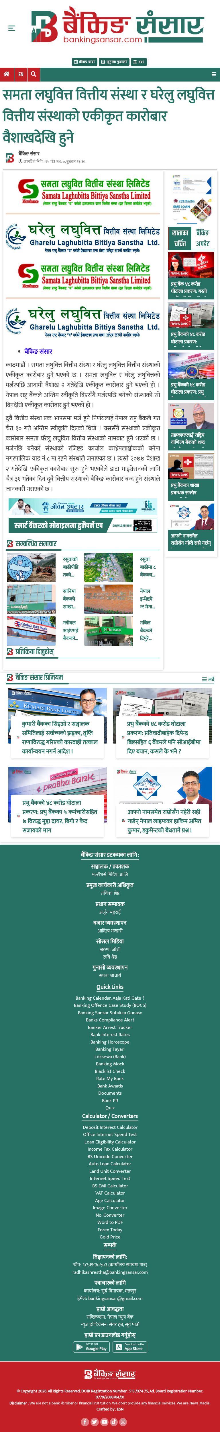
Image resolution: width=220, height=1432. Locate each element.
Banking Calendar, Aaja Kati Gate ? (110, 998)
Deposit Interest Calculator (110, 1127)
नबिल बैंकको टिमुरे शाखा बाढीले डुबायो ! (146, 631)
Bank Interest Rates (110, 1035)
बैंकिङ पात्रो (87, 62)
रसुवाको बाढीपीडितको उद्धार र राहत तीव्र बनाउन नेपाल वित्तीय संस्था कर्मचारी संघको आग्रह (70, 567)
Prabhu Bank (179, 273)
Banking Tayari (110, 1049)
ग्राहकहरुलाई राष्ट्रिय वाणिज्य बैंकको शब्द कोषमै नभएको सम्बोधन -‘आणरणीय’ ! (190, 446)
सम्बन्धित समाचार (36, 544)
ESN (119, 1409)
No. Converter (110, 1215)
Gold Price (110, 1237)
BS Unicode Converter (110, 1157)
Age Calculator (110, 1201)
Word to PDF (110, 1222)
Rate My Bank (110, 1079)
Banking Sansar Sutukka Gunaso (110, 1013)
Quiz (110, 1108)
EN (20, 75)
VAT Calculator (110, 1193)
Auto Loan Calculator (110, 1164)
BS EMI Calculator (110, 1186)
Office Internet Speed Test (110, 1135)
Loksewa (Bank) (110, 1057)
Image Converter (110, 1208)
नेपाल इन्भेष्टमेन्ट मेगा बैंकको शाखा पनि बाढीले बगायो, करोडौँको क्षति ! (148, 599)
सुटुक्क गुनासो (117, 62)
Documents (110, 1093)
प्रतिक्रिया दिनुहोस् (35, 652)
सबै (210, 680)
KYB (141, 62)
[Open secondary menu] (12, 28)
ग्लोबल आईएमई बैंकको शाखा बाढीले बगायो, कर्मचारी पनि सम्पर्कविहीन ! (71, 631)
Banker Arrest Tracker (110, 1027)
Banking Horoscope (110, 1042)
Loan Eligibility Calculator (110, 1142)
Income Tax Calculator (110, 1149)
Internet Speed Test (110, 1178)
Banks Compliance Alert (110, 1020)
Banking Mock (110, 1064)
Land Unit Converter (110, 1171)
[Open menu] (213, 74)
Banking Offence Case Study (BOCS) (110, 1005)
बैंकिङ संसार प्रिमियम (39, 677)
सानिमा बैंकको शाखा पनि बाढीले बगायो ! (69, 599)
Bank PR (110, 1101)
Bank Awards (110, 1086)
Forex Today (110, 1230)
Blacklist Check (110, 1071)
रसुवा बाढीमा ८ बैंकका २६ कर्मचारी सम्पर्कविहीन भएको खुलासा (148, 567)
